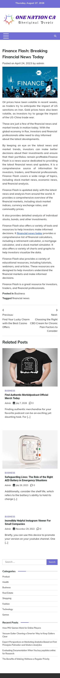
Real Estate (7, 593)
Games (5, 614)
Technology (7, 609)
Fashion (6, 604)
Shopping (6, 598)
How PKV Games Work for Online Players (21, 628)
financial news (20, 298)
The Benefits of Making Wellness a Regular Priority (25, 659)
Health (5, 582)
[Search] (55, 36)
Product (6, 576)
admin (40, 63)
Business (19, 293)
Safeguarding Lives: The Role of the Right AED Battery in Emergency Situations (29, 479)
